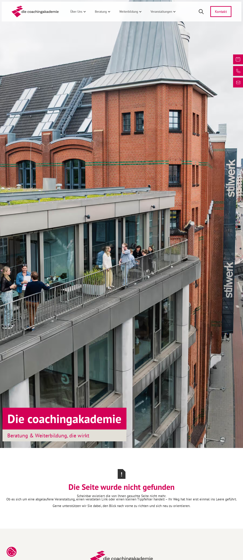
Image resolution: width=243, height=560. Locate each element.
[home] (35, 11)
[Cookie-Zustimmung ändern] (12, 552)
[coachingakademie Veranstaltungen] (238, 59)
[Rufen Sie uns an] (238, 71)
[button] (78, 11)
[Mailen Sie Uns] (238, 82)
